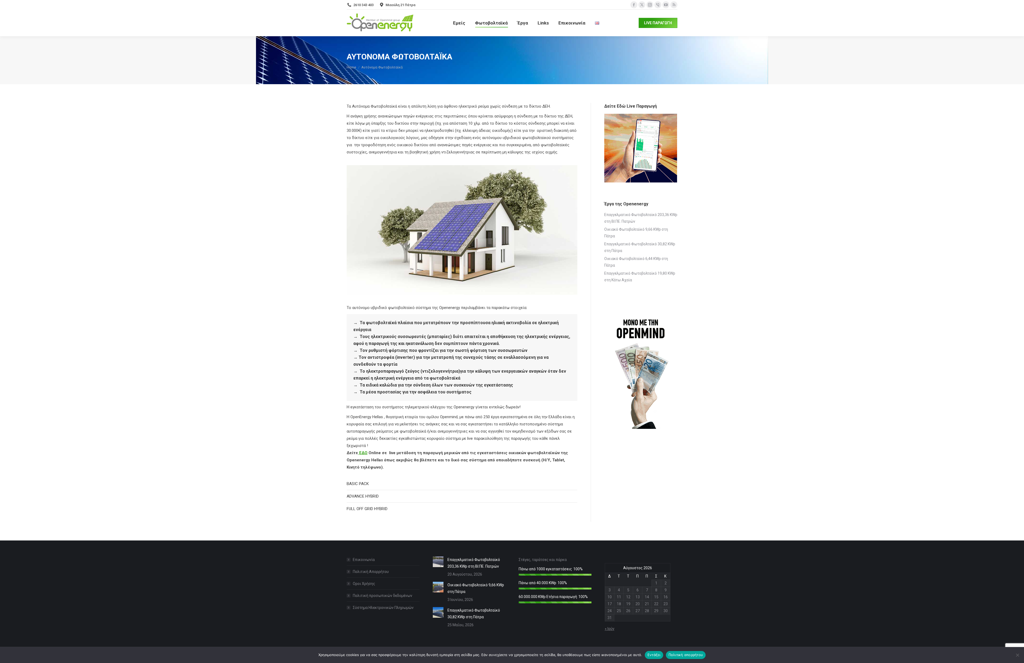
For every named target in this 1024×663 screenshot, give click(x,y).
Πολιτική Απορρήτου (371, 572)
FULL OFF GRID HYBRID (367, 508)
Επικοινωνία (364, 560)
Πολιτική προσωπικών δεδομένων (382, 595)
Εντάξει (654, 655)
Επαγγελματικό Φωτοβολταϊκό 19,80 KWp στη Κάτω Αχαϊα (639, 276)
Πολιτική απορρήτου (686, 655)
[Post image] (438, 561)
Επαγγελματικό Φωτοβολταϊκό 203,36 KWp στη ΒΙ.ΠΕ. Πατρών (640, 218)
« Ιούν (609, 629)
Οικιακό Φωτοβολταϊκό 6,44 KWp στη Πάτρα (636, 262)
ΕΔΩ (362, 452)
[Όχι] (1017, 655)
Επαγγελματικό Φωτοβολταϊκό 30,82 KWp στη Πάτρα (639, 247)
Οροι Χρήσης (364, 583)
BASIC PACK (358, 483)
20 (637, 604)
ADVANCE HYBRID (363, 496)
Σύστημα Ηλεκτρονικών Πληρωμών (383, 607)
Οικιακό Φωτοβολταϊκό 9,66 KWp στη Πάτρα (636, 232)
